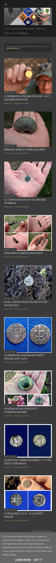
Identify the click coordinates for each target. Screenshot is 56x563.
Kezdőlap (9, 33)
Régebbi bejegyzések (42, 531)
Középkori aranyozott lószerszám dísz (21, 410)
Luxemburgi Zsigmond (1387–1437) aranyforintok (27, 97)
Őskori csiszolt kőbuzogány (24, 149)
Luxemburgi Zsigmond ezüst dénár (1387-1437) (24, 357)
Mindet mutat (13, 48)
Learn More (23, 559)
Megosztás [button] (8, 103)
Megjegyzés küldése (21, 103)
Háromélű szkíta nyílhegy (23, 253)
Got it (38, 559)
